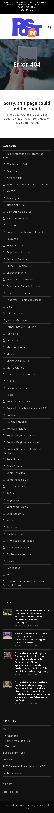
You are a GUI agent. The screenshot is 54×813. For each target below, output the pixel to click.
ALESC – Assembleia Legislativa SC (28, 184)
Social (10, 520)
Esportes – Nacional (19, 293)
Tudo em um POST (18, 547)
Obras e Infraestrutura (21, 374)
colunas (11, 225)
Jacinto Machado (17, 320)
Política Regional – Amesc (22, 435)
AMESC (11, 191)
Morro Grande (15, 367)
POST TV (21, 805)
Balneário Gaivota (18, 218)
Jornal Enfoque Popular (21, 327)
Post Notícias (15, 459)
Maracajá (12, 340)
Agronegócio (14, 177)
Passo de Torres (17, 388)
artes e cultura (16, 205)
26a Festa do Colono (19, 164)
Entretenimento (16, 272)
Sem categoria (15, 513)
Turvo (10, 561)
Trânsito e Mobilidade (20, 540)
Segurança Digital (18, 507)
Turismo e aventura (19, 554)
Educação (12, 238)
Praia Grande (15, 466)
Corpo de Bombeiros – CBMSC (25, 232)
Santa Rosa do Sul (18, 479)
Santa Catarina (16, 473)
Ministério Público (18, 361)
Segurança (13, 500)
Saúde (10, 493)
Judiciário (12, 333)
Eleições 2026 (15, 245)
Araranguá (13, 198)
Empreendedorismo (19, 252)
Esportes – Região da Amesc (24, 299)
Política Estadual (17, 422)
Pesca (10, 394)
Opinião (11, 381)
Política (11, 415)
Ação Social (13, 171)
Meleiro (11, 354)
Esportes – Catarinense (21, 279)
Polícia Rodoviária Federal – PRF (26, 408)
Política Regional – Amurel (23, 442)
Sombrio (12, 527)
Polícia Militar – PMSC (20, 401)
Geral (10, 306)
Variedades (13, 568)
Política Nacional (17, 428)
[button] (5, 27)
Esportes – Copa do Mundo (23, 286)
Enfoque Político (17, 259)
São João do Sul (16, 486)
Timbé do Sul (15, 534)
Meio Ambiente (16, 347)
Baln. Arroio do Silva (19, 211)
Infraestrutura (16, 313)
